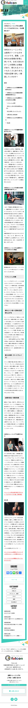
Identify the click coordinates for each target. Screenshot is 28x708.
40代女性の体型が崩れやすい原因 (13, 623)
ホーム (3, 649)
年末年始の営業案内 (9, 629)
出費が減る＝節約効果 (12, 114)
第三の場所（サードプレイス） (14, 111)
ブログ (13, 23)
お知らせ (14, 591)
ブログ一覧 (14, 579)
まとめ (8, 123)
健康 (14, 599)
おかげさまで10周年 (9, 612)
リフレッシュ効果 (11, 103)
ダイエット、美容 (14, 593)
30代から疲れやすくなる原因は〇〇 (13, 618)
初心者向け (14, 602)
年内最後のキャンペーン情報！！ (13, 635)
